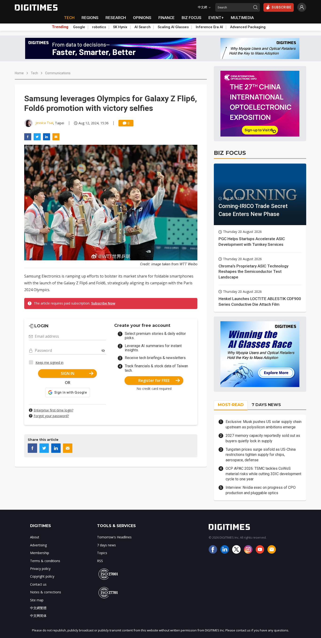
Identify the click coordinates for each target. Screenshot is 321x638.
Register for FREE (154, 380)
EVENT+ (216, 17)
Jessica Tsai (44, 123)
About (34, 537)
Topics (102, 553)
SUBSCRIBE (281, 7)
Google (79, 27)
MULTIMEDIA (242, 17)
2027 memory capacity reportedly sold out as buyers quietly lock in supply (263, 438)
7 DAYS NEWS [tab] (266, 404)
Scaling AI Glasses (173, 27)
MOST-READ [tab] (231, 404)
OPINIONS (142, 17)
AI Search (142, 27)
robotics (99, 27)
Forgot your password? (51, 416)
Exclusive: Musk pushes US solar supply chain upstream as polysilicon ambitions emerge (263, 424)
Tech (34, 73)
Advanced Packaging (248, 27)
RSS (100, 561)
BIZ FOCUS (191, 17)
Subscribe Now (103, 303)
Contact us (38, 584)
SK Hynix (120, 27)
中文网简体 (38, 615)
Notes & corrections (45, 592)
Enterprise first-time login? (53, 410)
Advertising (38, 545)
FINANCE (166, 17)
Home (19, 73)
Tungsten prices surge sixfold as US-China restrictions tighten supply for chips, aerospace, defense (261, 454)
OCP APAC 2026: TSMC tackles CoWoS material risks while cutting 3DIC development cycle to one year (263, 473)
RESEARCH (116, 17)
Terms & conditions (45, 561)
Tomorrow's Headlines (114, 537)
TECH (69, 17)
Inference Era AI (209, 27)
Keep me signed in (49, 362)
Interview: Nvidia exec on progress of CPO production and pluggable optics (261, 490)
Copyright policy (42, 576)
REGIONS (90, 17)
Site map (36, 600)
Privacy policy (40, 568)
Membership (39, 553)
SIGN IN (67, 373)
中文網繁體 (38, 608)
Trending (60, 27)
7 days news (106, 545)
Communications (57, 73)
